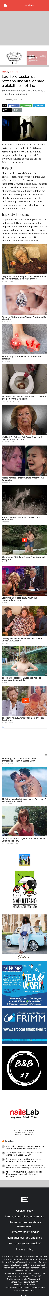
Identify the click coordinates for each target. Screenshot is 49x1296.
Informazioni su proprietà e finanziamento (24, 1224)
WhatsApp (27, 106)
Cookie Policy (24, 1210)
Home (5, 72)
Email (19, 110)
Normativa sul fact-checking (24, 1237)
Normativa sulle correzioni (24, 1243)
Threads (8, 110)
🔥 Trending (8, 1141)
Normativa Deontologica (24, 1231)
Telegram (39, 106)
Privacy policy (24, 1249)
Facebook (14, 106)
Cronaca (14, 72)
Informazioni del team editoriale (24, 1216)
